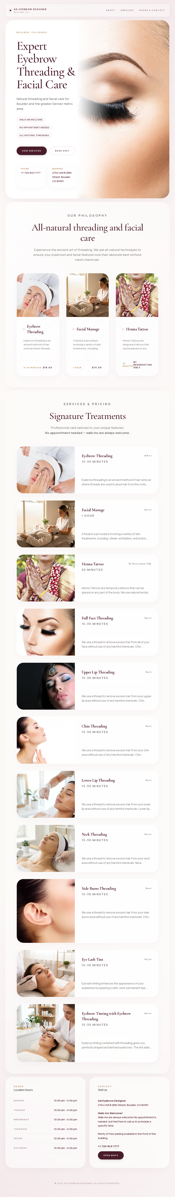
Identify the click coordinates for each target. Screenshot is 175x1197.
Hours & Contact (152, 10)
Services (127, 10)
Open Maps (110, 1155)
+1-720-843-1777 (31, 173)
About (110, 10)
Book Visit (62, 150)
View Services (31, 150)
